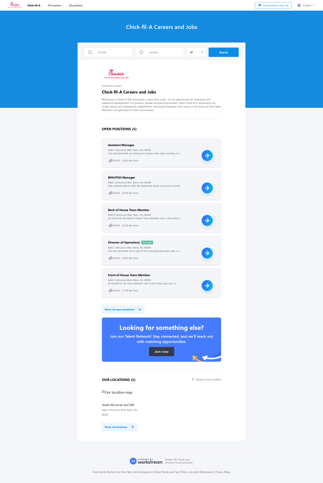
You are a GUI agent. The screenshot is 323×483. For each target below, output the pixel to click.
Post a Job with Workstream (197, 472)
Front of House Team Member (129, 275)
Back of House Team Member (128, 210)
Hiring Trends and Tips (166, 472)
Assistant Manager (121, 145)
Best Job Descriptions (139, 472)
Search (223, 52)
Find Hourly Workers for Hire (109, 472)
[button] (305, 5)
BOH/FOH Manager (121, 177)
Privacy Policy (222, 472)
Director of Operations (124, 242)
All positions (76, 5)
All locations (54, 5)
